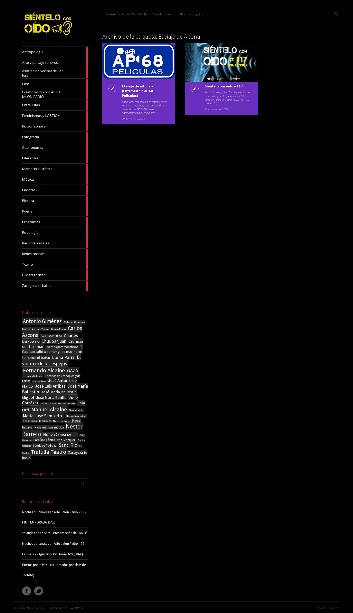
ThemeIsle (333, 608)
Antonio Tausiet (40, 329)
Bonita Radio (58, 329)
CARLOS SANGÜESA (51, 336)
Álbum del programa (191, 14)
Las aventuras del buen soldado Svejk (57, 403)
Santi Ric (68, 445)
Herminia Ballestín (32, 376)
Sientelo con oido (33, 608)
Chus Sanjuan (54, 341)
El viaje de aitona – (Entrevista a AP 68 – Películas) (139, 91)
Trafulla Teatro (48, 451)
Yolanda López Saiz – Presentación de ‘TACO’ (54, 533)
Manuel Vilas (76, 410)
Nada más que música (49, 427)
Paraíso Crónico (44, 440)
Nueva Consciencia (60, 434)
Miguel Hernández (61, 421)
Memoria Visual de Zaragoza (37, 420)
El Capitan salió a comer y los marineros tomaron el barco (52, 352)
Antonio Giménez (42, 321)
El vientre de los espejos (51, 360)
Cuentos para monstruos (62, 347)
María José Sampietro (43, 415)
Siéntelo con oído (163, 14)
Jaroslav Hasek (39, 381)
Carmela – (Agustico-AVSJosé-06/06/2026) (52, 554)
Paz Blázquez (66, 440)
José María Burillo (51, 397)
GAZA (72, 370)
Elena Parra (63, 357)
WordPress (76, 608)
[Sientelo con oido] (47, 37)
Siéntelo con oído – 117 (224, 86)
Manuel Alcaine (49, 409)
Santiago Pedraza (45, 445)
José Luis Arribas (50, 386)
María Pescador (76, 416)
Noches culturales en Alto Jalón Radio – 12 (53, 543)
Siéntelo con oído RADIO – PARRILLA (126, 14)
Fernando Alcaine (44, 370)
